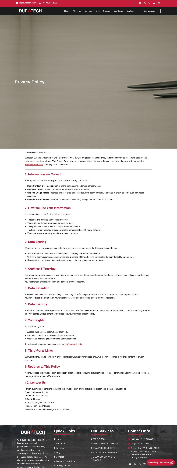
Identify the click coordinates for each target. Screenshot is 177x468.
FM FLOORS (99, 439)
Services (88, 11)
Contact (130, 11)
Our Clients (118, 11)
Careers (106, 11)
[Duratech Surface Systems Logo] (30, 10)
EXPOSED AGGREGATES (105, 452)
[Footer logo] (33, 432)
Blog (98, 11)
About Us (77, 11)
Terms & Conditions (65, 461)
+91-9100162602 (49, 3)
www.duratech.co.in (34, 164)
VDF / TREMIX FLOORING (105, 443)
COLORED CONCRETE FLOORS (104, 458)
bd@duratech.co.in (27, 3)
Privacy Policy (63, 465)
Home (66, 11)
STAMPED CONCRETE (104, 448)
